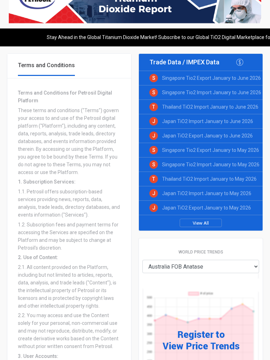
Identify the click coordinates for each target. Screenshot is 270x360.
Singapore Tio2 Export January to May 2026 (210, 150)
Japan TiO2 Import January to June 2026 (207, 121)
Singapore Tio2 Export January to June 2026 (211, 78)
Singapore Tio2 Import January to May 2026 (210, 164)
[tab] (46, 66)
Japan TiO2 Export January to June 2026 (207, 136)
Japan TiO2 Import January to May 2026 (206, 193)
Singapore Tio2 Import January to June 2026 (211, 92)
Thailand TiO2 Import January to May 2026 (209, 179)
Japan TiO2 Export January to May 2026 (206, 208)
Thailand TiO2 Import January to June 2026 (210, 107)
